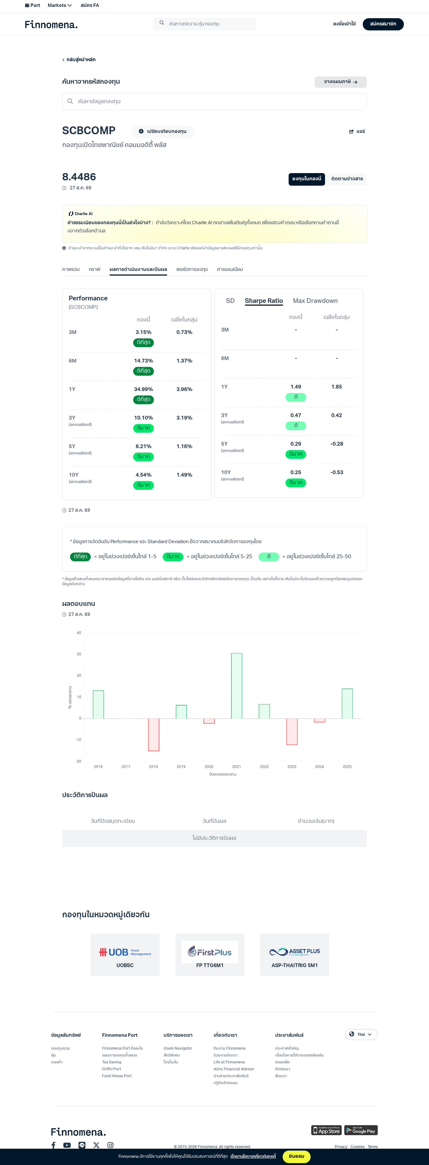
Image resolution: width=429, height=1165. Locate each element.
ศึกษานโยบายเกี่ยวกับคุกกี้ (253, 1157)
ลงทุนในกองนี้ (306, 179)
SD (230, 313)
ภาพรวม (70, 281)
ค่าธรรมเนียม (230, 281)
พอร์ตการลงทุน (192, 281)
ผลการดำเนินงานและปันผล (138, 281)
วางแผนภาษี (337, 82)
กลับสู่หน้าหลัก (80, 60)
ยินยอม (296, 1156)
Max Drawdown (315, 313)
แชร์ (360, 132)
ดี (296, 409)
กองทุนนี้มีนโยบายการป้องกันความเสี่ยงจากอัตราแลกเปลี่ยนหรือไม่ (133, 242)
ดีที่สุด (143, 354)
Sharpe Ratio (264, 313)
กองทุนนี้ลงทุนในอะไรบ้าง (229, 242)
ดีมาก (143, 440)
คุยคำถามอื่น (281, 242)
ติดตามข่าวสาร (347, 179)
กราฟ (94, 281)
